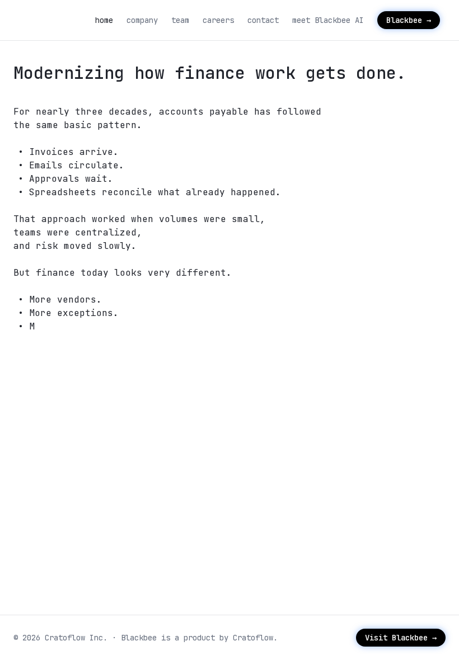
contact (263, 20)
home (104, 20)
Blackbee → (408, 20)
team (180, 20)
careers (218, 20)
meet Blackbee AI (328, 20)
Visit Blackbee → (401, 638)
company (142, 20)
